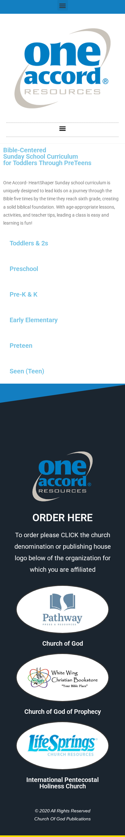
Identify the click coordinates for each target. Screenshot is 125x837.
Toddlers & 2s (29, 243)
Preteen (21, 345)
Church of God (62, 643)
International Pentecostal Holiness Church (62, 783)
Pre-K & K (24, 294)
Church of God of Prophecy (62, 711)
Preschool (24, 269)
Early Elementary (34, 320)
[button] (62, 5)
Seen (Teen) (27, 371)
